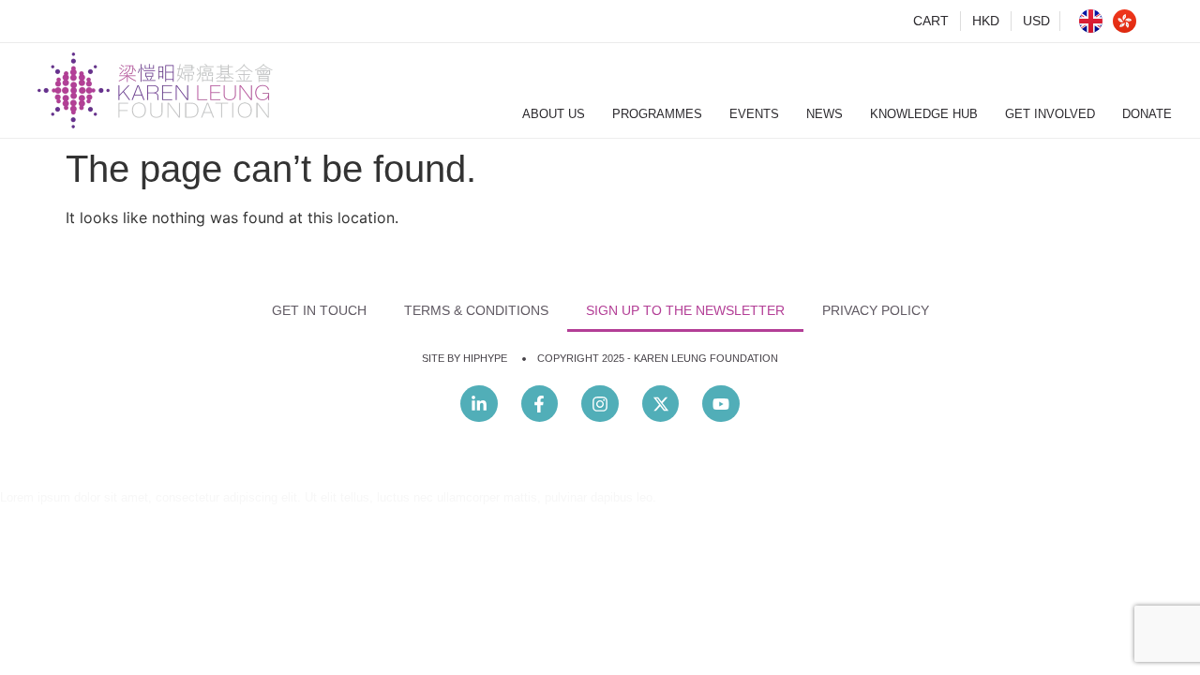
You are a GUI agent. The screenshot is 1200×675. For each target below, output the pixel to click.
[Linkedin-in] (479, 404)
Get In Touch (319, 310)
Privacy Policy (875, 310)
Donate (1147, 114)
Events (754, 114)
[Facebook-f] (540, 404)
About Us (553, 114)
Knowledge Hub (924, 114)
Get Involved (1050, 114)
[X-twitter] (661, 404)
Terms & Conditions (476, 310)
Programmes (657, 114)
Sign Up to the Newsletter (685, 310)
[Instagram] (600, 404)
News (824, 114)
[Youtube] (721, 404)
